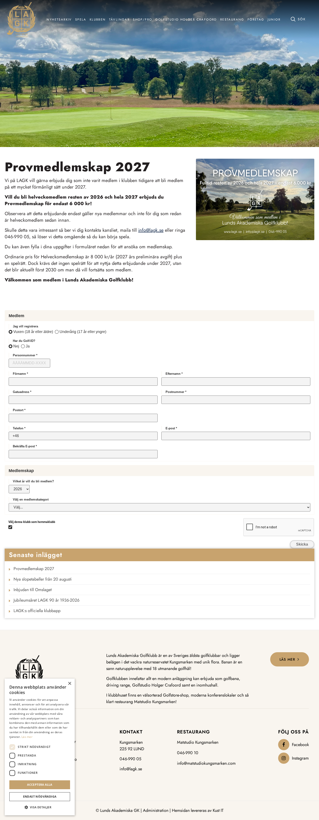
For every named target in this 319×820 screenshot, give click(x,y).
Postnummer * (176, 392)
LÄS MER (287, 659)
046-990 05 (130, 759)
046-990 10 (187, 753)
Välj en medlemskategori (31, 499)
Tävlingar (68, 741)
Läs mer (26, 737)
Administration (155, 810)
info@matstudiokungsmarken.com (206, 763)
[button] (39, 807)
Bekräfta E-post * (25, 446)
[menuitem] (59, 19)
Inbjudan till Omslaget (33, 590)
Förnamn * (20, 373)
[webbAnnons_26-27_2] (255, 199)
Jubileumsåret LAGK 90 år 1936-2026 (46, 600)
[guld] (21, 19)
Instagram (300, 758)
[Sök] (301, 18)
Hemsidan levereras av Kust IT (197, 810)
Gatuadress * (22, 392)
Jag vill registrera (25, 326)
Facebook (300, 745)
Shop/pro (68, 759)
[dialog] (40, 747)
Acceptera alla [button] (39, 785)
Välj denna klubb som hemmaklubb (31, 521)
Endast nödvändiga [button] (40, 797)
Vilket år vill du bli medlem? (33, 481)
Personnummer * (25, 355)
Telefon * (19, 428)
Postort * (19, 410)
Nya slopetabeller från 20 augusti (43, 579)
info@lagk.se (150, 230)
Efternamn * (174, 373)
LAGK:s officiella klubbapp (37, 611)
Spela (65, 750)
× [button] (69, 683)
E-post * (171, 428)
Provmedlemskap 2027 (34, 569)
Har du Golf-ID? (24, 341)
